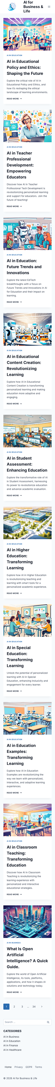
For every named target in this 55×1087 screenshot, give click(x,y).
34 (34, 1006)
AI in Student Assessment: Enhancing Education (27, 464)
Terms (38, 1067)
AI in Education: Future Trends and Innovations (24, 266)
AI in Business (14, 943)
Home (8, 1067)
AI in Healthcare (12, 1049)
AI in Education (14, 55)
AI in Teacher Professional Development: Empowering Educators (20, 165)
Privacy (19, 1067)
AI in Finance (10, 1045)
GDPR (29, 1067)
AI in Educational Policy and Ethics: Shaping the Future (25, 67)
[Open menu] (49, 6)
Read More (14, 99)
